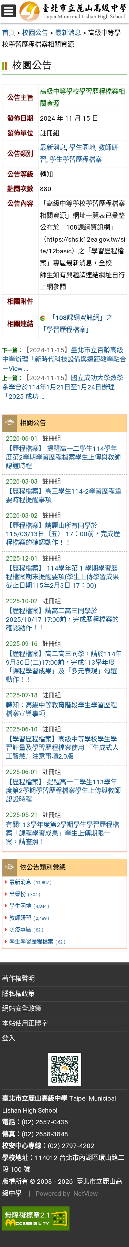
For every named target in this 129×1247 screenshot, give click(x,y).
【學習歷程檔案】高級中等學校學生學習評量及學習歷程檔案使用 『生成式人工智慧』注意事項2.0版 (62, 747)
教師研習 (29, 918)
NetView (85, 1194)
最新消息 (30, 882)
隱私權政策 (18, 994)
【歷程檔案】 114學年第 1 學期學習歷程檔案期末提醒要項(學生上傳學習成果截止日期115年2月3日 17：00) (62, 576)
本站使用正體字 (25, 1023)
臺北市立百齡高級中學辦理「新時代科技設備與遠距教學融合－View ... (64, 359)
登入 (8, 1038)
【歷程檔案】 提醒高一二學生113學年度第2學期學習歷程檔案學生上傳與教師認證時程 (63, 790)
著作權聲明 (18, 979)
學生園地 (29, 906)
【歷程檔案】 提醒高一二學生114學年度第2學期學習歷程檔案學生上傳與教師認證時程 (63, 457)
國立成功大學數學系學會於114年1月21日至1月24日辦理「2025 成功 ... (62, 387)
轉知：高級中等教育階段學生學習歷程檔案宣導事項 (61, 709)
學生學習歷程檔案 (37, 941)
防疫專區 (26, 929)
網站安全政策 (21, 1009)
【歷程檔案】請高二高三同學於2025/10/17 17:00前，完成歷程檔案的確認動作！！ (62, 619)
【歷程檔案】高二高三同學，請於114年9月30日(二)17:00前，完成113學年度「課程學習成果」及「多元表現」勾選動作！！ (64, 667)
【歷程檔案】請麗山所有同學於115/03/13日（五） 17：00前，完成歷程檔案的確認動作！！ (63, 534)
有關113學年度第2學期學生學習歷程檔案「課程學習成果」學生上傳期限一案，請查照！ (62, 833)
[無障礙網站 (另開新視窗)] (64, 1218)
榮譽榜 (24, 894)
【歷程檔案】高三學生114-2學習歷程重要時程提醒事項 (63, 495)
